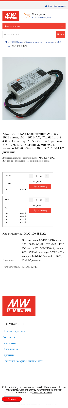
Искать (60, 34)
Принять (12, 399)
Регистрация (60, 6)
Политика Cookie (42, 392)
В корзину (42, 186)
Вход (50, 6)
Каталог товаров (12, 26)
